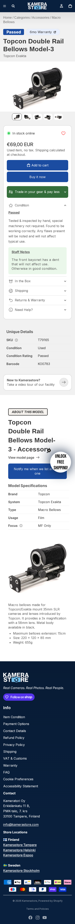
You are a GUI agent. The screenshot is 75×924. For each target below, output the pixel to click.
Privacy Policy (14, 745)
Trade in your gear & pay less (37, 192)
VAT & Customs (15, 758)
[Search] (13, 6)
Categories (22, 17)
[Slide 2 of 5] (27, 117)
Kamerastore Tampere (20, 845)
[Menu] (4, 6)
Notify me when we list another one (37, 471)
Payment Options (16, 724)
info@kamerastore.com (21, 824)
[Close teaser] (49, 450)
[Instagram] (37, 917)
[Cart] (70, 6)
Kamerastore (29, 900)
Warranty (10, 765)
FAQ (6, 772)
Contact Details (14, 731)
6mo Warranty (41, 32)
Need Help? (24, 310)
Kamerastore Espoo (18, 855)
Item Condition (14, 717)
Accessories (40, 17)
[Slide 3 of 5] (37, 117)
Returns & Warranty (30, 300)
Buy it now (37, 177)
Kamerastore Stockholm (21, 871)
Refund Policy (13, 738)
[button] (60, 462)
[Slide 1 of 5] (16, 117)
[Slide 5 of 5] (58, 117)
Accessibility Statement (20, 786)
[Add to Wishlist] (63, 133)
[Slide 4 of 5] (48, 117)
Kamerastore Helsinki (19, 850)
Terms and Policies (37, 908)
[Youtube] (44, 917)
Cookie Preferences (18, 779)
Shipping (21, 291)
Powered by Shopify (50, 900)
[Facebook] (30, 917)
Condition (22, 205)
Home (7, 17)
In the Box (23, 281)
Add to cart (39, 165)
